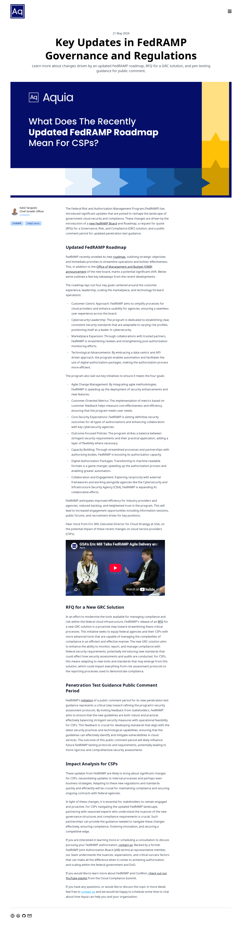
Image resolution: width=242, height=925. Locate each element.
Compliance (33, 223)
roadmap (119, 257)
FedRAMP (17, 223)
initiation (87, 700)
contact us (126, 845)
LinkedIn (25, 215)
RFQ (160, 622)
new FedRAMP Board (103, 223)
